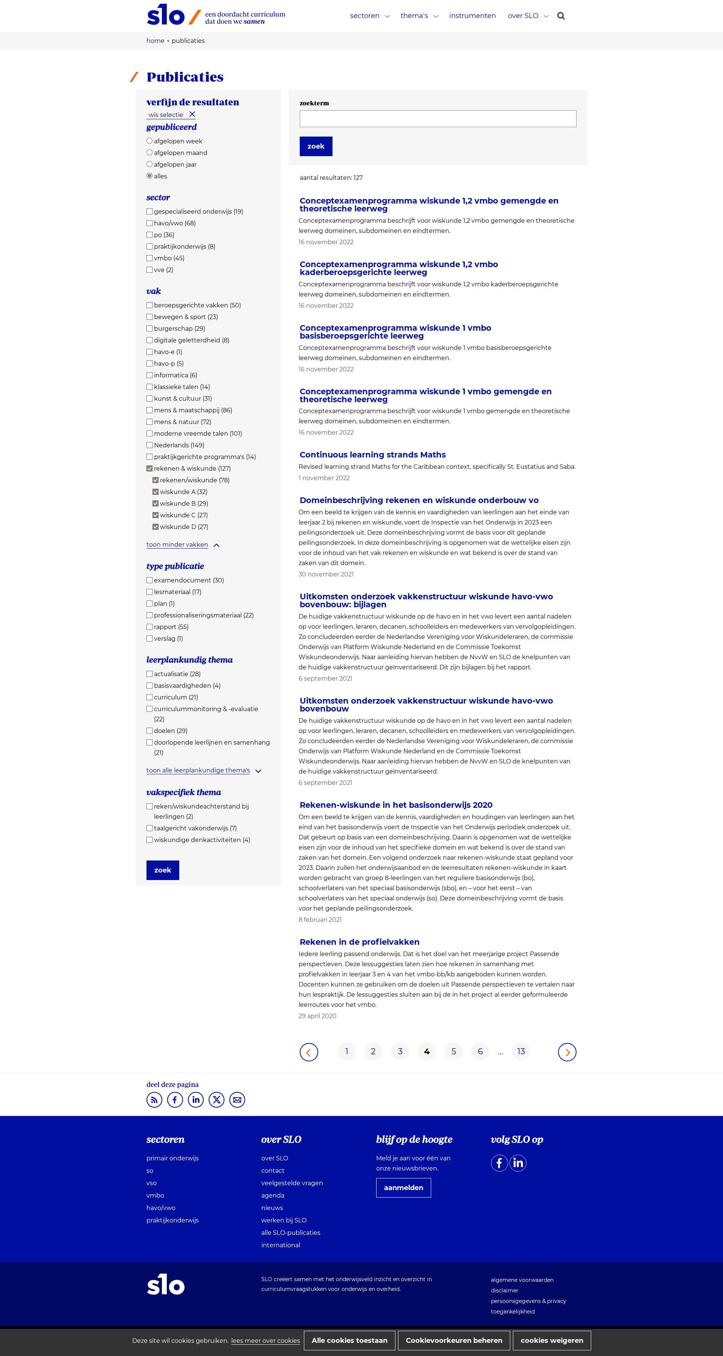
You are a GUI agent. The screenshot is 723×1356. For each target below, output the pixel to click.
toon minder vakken (177, 544)
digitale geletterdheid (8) (191, 340)
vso (151, 1183)
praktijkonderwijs (172, 1220)
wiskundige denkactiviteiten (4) (202, 840)
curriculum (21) (176, 697)
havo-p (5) (169, 363)
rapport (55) (171, 627)
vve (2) (163, 270)
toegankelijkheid (513, 1311)
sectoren (365, 16)
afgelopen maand (180, 153)
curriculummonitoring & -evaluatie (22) (206, 714)
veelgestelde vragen (292, 1183)
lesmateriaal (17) (177, 592)
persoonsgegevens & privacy (528, 1301)
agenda (272, 1195)
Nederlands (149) (179, 445)
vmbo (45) (169, 258)
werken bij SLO (284, 1220)
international (280, 1245)
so (149, 1170)
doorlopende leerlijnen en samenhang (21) (212, 747)
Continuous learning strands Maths (373, 454)
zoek (162, 870)
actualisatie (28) (177, 674)
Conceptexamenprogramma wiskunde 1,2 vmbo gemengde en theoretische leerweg (429, 204)
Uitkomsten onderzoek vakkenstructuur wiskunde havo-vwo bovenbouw (426, 704)
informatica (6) (175, 375)
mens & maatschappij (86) (193, 410)
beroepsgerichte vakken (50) (197, 305)
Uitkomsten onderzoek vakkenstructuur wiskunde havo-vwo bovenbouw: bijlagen (426, 600)
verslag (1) (168, 638)
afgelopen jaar (175, 164)
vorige (309, 1052)
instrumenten (472, 16)
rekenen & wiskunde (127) (192, 468)
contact (273, 1170)
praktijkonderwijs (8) (184, 246)
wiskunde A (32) (183, 492)
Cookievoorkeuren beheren (454, 1340)
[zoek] (561, 16)
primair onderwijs (172, 1158)
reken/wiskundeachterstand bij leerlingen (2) (201, 811)
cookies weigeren (552, 1340)
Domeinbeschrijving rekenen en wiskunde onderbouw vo (419, 500)
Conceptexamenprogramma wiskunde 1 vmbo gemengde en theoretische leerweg (426, 395)
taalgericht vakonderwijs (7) (195, 828)
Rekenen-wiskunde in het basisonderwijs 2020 (396, 805)
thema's (414, 16)
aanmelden (406, 1190)
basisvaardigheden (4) (187, 685)
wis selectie (166, 115)
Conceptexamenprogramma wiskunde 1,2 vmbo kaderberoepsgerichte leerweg (399, 268)
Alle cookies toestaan (349, 1340)
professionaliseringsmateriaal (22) (204, 615)
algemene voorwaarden (522, 1280)
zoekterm (314, 103)
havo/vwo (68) (175, 223)
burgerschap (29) (179, 328)
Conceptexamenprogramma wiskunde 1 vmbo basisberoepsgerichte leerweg (395, 332)
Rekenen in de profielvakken (360, 942)
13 (521, 1051)
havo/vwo (160, 1208)
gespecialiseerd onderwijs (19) (198, 211)
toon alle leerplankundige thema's (198, 770)
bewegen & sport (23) (186, 317)
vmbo (155, 1195)
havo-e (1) (168, 352)
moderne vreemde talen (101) (198, 433)
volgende (567, 1052)
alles (160, 176)
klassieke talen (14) (182, 387)
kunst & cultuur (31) (183, 398)
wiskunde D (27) (184, 527)
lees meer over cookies (265, 1340)
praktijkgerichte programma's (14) (205, 457)
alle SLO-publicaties (290, 1232)
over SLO (523, 16)
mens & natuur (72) (182, 422)
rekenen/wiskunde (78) (195, 480)
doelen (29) (171, 730)
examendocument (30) (189, 580)
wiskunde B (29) (184, 503)
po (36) (164, 235)
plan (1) (164, 603)
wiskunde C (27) (184, 515)
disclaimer (505, 1290)
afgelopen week (178, 141)
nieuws (272, 1208)
